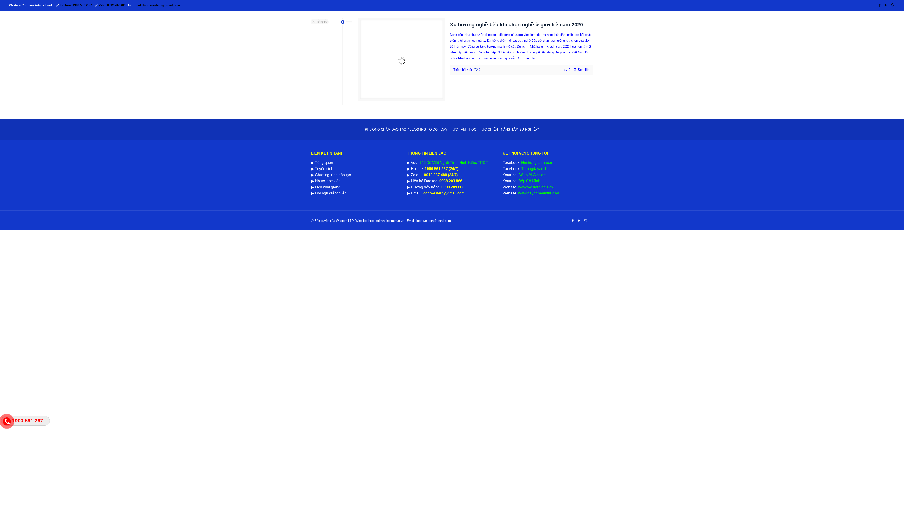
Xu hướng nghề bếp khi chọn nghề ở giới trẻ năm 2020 (516, 25)
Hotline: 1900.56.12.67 (76, 5)
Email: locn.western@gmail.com (156, 5)
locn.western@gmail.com (442, 193)
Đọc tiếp (583, 69)
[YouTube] (886, 5)
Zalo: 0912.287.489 (112, 5)
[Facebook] (879, 5)
